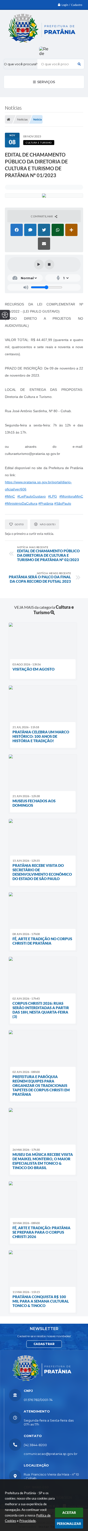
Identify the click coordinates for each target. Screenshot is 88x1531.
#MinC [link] (10, 496)
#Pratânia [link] (45, 503)
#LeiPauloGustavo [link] (31, 496)
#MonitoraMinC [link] (71, 496)
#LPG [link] (52, 496)
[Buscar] (79, 64)
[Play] (39, 264)
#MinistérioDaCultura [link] (21, 503)
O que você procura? (20, 64)
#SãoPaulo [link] (62, 503)
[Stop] (49, 264)
